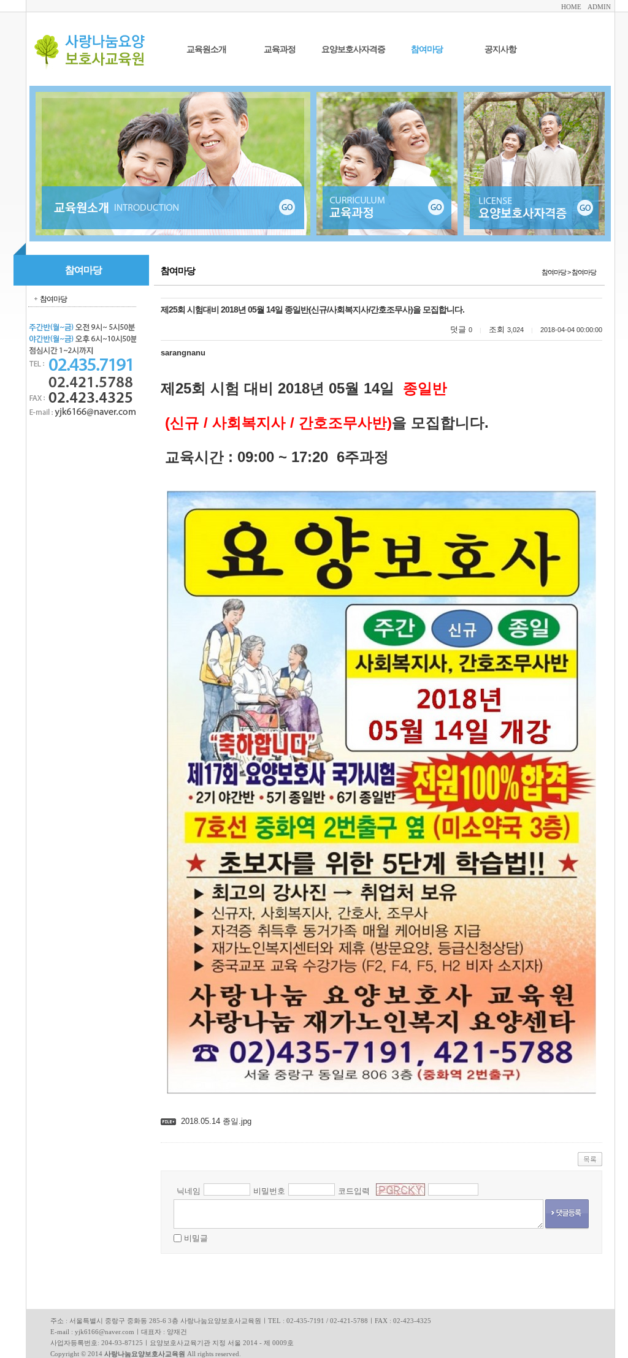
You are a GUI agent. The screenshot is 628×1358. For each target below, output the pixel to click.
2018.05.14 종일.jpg (216, 1121)
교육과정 (280, 49)
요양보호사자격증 (353, 49)
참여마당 (427, 49)
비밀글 (196, 1238)
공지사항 (500, 49)
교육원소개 (206, 49)
